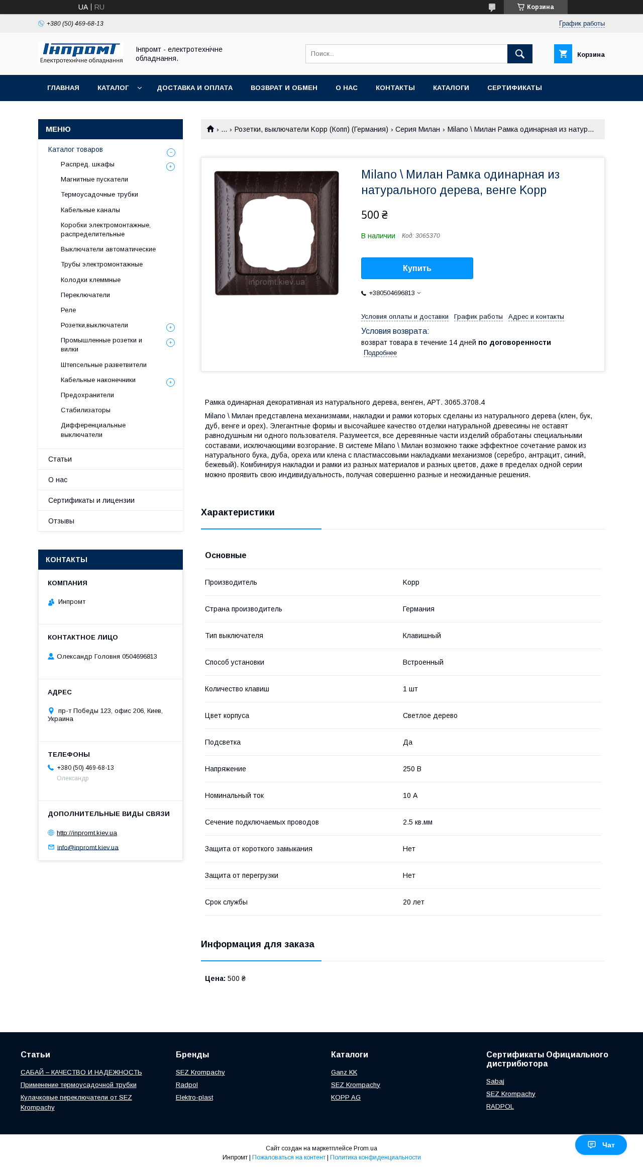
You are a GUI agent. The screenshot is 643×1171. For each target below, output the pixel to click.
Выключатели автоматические (108, 249)
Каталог (113, 88)
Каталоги (451, 88)
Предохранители (87, 395)
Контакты (395, 88)
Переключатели (85, 295)
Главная (63, 88)
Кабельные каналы (90, 210)
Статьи (60, 459)
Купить (417, 268)
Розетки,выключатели (94, 325)
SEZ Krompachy (200, 1072)
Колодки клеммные (91, 280)
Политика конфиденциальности (375, 1157)
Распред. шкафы (88, 164)
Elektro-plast (194, 1097)
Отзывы (61, 521)
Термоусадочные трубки (99, 194)
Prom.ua (365, 1148)
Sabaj (495, 1081)
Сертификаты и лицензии (91, 500)
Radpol (187, 1085)
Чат (608, 1145)
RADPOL (500, 1106)
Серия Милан (417, 129)
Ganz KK (344, 1072)
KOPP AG (346, 1097)
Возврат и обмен (284, 88)
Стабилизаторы (86, 410)
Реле (68, 310)
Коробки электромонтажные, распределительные (106, 229)
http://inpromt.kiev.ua (87, 833)
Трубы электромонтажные (102, 264)
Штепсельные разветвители (104, 365)
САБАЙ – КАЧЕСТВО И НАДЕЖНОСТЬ (81, 1072)
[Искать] (519, 53)
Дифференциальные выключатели (93, 429)
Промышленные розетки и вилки (101, 344)
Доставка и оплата (195, 88)
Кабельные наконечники (98, 380)
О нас (347, 88)
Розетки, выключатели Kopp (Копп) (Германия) (311, 129)
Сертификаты (514, 88)
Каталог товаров (75, 149)
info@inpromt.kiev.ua (88, 847)
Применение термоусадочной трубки (79, 1085)
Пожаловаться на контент (289, 1157)
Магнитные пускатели (94, 179)
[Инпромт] (81, 62)
